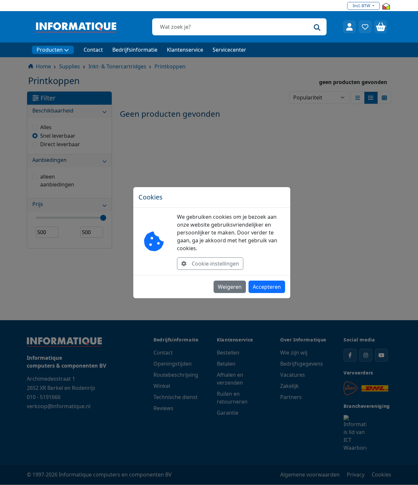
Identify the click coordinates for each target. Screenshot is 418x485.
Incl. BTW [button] (362, 6)
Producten (50, 49)
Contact (93, 49)
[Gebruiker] (349, 26)
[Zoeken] (317, 27)
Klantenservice (185, 49)
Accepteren (267, 286)
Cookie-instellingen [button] (215, 263)
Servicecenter (229, 49)
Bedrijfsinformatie (134, 49)
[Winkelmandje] (380, 26)
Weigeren (230, 286)
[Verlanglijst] (365, 26)
